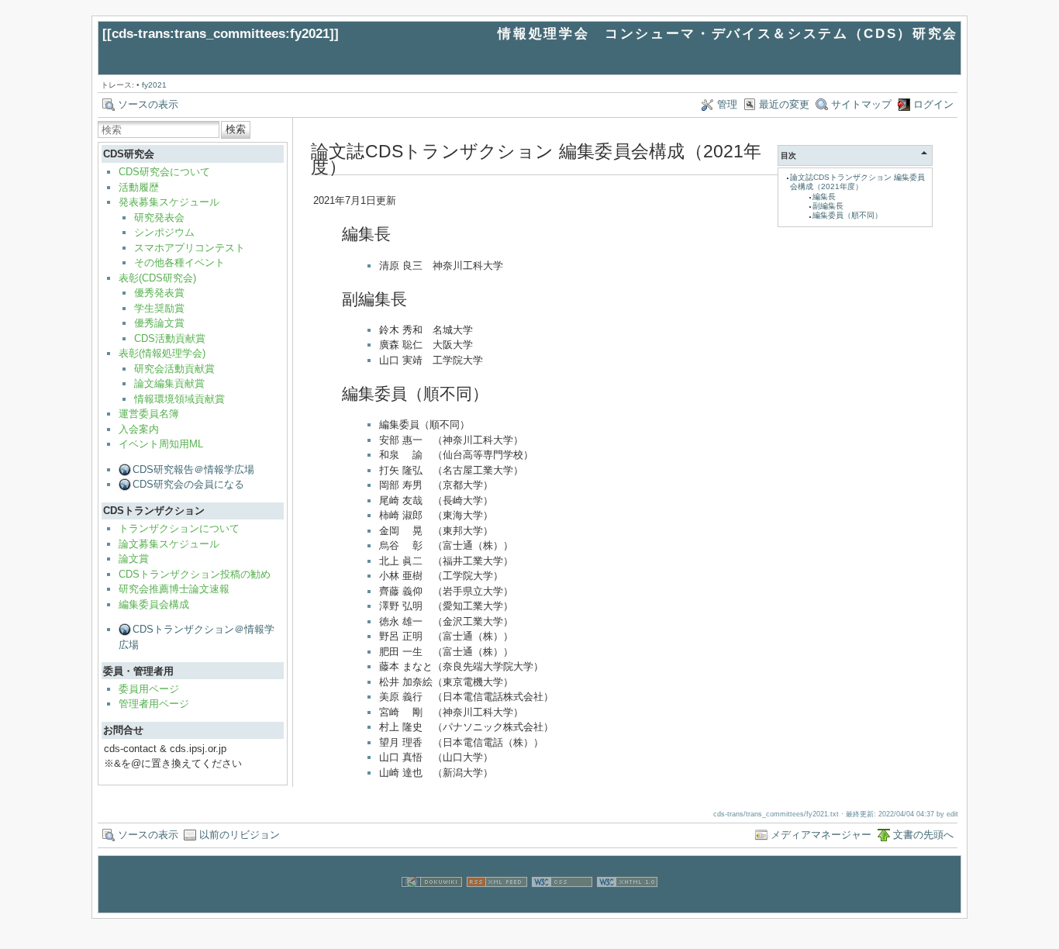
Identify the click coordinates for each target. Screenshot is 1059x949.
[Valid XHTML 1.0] (627, 904)
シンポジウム (164, 232)
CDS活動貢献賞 (169, 338)
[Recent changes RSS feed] (497, 904)
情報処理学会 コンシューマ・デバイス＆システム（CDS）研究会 (728, 33)
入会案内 (139, 429)
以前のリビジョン (239, 834)
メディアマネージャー (821, 834)
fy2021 (154, 85)
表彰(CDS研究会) (157, 278)
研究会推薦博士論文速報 (174, 589)
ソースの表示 (148, 104)
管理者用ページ (154, 703)
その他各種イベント (179, 262)
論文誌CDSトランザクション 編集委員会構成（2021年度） (857, 182)
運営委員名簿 (149, 413)
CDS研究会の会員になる (188, 484)
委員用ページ (149, 689)
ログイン (933, 104)
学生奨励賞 (159, 308)
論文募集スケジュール (169, 544)
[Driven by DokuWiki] (432, 904)
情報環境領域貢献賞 (179, 399)
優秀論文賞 (159, 323)
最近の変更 (784, 104)
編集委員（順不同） (847, 215)
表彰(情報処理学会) (162, 353)
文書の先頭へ (923, 834)
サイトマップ (861, 104)
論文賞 (134, 558)
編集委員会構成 (154, 604)
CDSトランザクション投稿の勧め (195, 574)
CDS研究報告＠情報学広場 (193, 469)
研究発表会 (159, 217)
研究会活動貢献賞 (174, 368)
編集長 (824, 196)
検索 (236, 129)
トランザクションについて (179, 528)
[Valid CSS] (562, 904)
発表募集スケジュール (169, 202)
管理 (727, 104)
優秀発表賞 (159, 293)
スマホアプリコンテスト (189, 248)
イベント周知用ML (161, 444)
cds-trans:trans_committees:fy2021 (220, 33)
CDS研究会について (164, 172)
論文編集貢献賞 (169, 383)
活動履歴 (139, 187)
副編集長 (827, 206)
